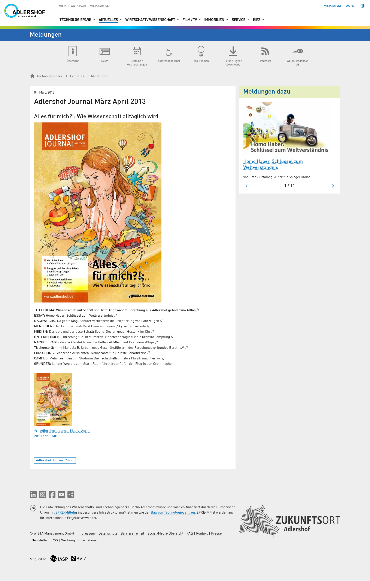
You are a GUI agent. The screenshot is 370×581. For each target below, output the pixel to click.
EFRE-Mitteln (65, 512)
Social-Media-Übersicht (165, 533)
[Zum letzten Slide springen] (246, 186)
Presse (216, 533)
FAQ (190, 533)
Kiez (257, 20)
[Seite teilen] (71, 494)
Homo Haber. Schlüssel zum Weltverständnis (273, 164)
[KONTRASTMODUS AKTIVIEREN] (362, 6)
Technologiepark (76, 20)
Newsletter (39, 540)
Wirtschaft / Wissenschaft (150, 20)
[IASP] (58, 559)
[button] (33, 494)
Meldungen (99, 76)
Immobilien (214, 20)
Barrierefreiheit (132, 533)
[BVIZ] (78, 559)
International (88, 540)
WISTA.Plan (78, 6)
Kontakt (202, 533)
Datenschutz (107, 533)
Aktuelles (108, 20)
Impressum (86, 533)
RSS (55, 540)
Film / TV (189, 20)
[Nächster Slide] (332, 186)
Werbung (68, 540)
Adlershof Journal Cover (55, 460)
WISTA (63, 6)
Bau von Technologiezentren (173, 512)
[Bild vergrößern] (97, 212)
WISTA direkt (332, 6)
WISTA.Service (99, 6)
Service (239, 20)
